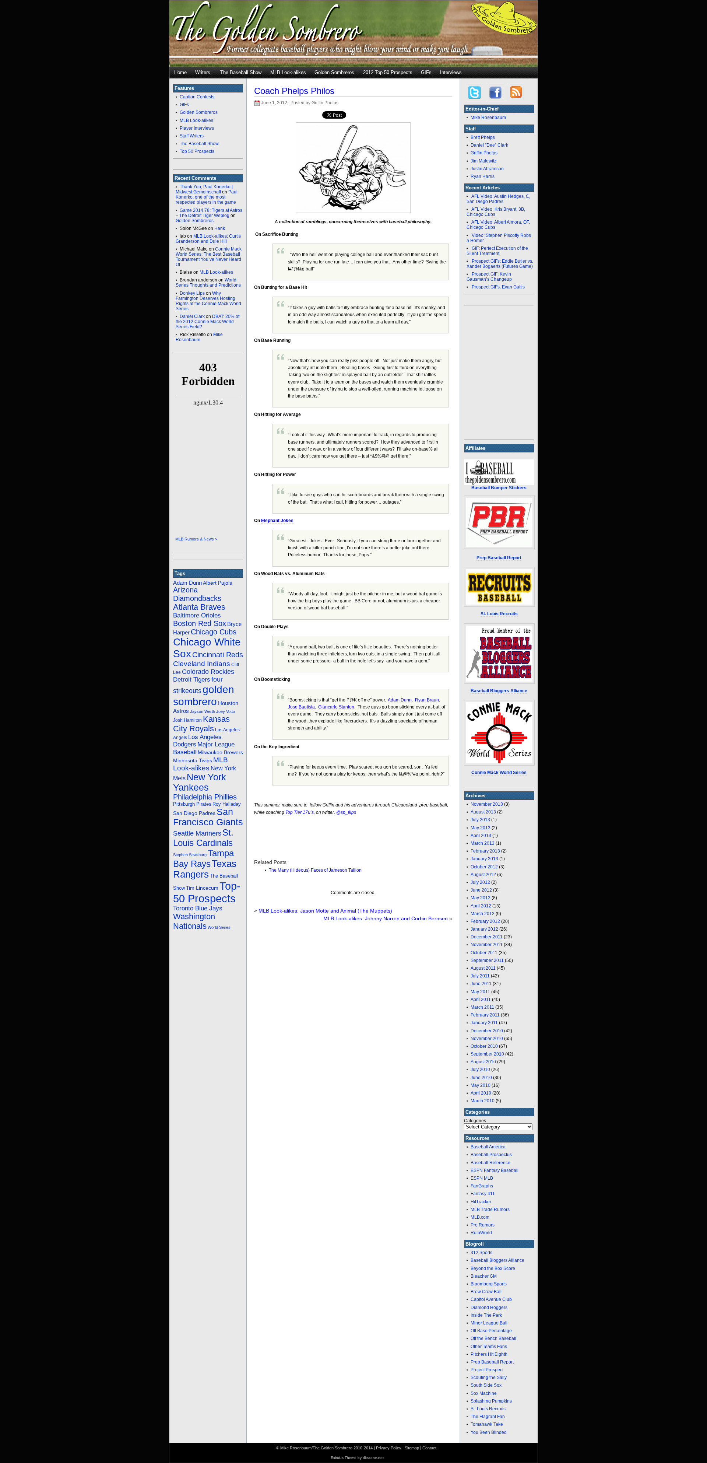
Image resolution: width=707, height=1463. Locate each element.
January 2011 (484, 1022)
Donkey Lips (192, 293)
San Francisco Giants (208, 817)
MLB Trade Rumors (490, 1209)
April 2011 (481, 999)
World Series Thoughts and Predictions (208, 282)
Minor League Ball (489, 1323)
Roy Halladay (226, 804)
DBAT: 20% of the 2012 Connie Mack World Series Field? (207, 321)
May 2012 (480, 897)
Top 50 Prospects (197, 151)
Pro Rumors (483, 1225)
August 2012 (483, 874)
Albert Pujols (217, 583)
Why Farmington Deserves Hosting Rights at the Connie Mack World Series (208, 301)
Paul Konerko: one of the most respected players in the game (207, 197)
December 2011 (487, 936)
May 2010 (480, 1085)
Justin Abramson (487, 168)
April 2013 (481, 835)
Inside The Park (486, 1315)
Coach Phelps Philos (294, 91)
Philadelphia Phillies (205, 797)
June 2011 (481, 983)
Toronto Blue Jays (197, 908)
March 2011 (482, 1007)
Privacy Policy (388, 1448)
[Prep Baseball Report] (499, 522)
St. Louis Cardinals (203, 837)
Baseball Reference (490, 1162)
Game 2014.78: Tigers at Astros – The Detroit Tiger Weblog (209, 213)
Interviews (451, 72)
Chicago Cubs (213, 632)
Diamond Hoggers (489, 1307)
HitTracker (481, 1201)
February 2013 (485, 851)
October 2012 (484, 866)
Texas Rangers (204, 868)
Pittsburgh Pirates (192, 804)
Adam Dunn (187, 583)
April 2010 (481, 1093)
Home (180, 72)
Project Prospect (487, 1369)
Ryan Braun (427, 700)
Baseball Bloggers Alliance (499, 690)
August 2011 (483, 968)
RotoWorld (481, 1232)
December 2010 (487, 1030)
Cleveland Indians (201, 664)
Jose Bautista (301, 707)
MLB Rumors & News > (196, 539)
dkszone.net (373, 1458)
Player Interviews (197, 128)
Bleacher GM (484, 1276)
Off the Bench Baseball (493, 1338)
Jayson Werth (202, 711)
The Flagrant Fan (488, 1416)
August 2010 (483, 1061)
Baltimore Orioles (197, 615)
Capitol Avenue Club (491, 1299)
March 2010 (483, 1100)
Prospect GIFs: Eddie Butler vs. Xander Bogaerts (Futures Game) (500, 264)
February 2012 (485, 921)
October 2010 (484, 1046)
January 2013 (484, 858)
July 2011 (480, 976)
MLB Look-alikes (288, 72)
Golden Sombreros (334, 72)
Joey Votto (225, 711)
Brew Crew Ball (486, 1291)
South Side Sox (486, 1385)
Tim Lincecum (202, 888)
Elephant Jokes (277, 520)
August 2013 (483, 812)
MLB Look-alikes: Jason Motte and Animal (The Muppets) (325, 911)
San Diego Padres (194, 813)
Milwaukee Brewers (220, 752)
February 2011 (485, 1015)
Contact (429, 1448)
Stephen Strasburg (190, 855)
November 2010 (487, 1038)
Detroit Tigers (191, 679)
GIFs (426, 72)
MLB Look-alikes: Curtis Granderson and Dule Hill (208, 239)
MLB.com (480, 1217)
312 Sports (481, 1252)
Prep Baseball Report (492, 1362)
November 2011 (487, 944)
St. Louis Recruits (488, 1408)
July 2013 (480, 819)
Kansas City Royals (201, 723)
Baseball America (488, 1146)
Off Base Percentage (491, 1330)
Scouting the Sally (489, 1377)
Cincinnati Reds (217, 655)
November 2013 (487, 804)
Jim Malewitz (483, 161)
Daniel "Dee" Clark (489, 145)
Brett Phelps (483, 137)
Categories (475, 1120)
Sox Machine (484, 1393)
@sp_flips (346, 812)
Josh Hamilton (187, 720)
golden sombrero (203, 695)
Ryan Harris (483, 176)
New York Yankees (199, 782)
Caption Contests (197, 96)
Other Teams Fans (489, 1346)
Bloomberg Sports (489, 1284)
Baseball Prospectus (491, 1154)
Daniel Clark (192, 316)
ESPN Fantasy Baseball (494, 1170)
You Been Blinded (489, 1432)
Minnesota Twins (192, 760)
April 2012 (481, 906)
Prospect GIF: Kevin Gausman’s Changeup (489, 277)
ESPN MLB (482, 1178)
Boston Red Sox (199, 623)
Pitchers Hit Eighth (489, 1354)
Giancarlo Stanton (336, 707)
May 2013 (480, 827)
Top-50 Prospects (206, 892)
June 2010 (481, 1077)
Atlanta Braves (199, 607)
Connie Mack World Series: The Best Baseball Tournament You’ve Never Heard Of (209, 256)
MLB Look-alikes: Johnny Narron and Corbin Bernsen (385, 918)
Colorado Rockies (208, 671)
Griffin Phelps (484, 152)
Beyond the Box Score (493, 1268)
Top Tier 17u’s (299, 812)
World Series (219, 927)
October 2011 (484, 952)
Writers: (203, 72)
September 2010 (487, 1054)
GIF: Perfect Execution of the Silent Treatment (497, 251)
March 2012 (483, 913)
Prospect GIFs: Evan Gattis (498, 287)
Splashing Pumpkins (491, 1401)
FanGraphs (482, 1186)
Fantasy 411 (483, 1193)
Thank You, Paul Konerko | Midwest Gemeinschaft (204, 189)
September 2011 (487, 960)
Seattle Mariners (197, 833)
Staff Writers (192, 136)
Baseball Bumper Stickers (499, 487)
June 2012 (481, 890)
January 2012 (484, 929)
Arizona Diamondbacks (197, 594)
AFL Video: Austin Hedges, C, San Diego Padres (498, 199)
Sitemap (412, 1448)
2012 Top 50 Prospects (387, 72)
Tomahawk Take (487, 1424)
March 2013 (483, 843)
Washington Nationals (194, 921)
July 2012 (480, 882)
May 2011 (480, 991)
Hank (219, 228)
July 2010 (480, 1069)
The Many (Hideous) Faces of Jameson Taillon (315, 870)
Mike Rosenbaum (199, 337)
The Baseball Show (240, 72)
